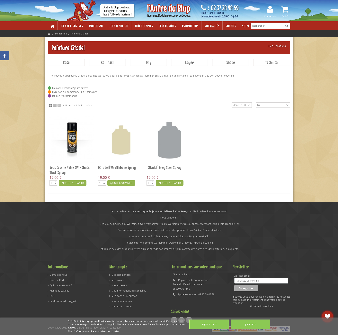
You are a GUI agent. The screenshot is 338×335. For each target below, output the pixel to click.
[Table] (59, 105)
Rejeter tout (209, 324)
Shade (230, 62)
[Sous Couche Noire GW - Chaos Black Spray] (71, 140)
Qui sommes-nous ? (61, 285)
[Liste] (55, 105)
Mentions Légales (59, 290)
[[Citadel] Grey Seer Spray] (169, 140)
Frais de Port (57, 280)
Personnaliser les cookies (105, 331)
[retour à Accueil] (49, 33)
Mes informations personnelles (128, 290)
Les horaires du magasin (63, 301)
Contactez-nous (58, 274)
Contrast (107, 62)
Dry (148, 62)
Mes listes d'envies (121, 306)
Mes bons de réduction (124, 296)
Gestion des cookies (261, 306)
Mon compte (118, 266)
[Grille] (50, 105)
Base (66, 62)
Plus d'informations (79, 331)
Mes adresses (119, 285)
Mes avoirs (117, 280)
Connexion (270, 16)
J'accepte (250, 324)
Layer (189, 62)
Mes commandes (120, 274)
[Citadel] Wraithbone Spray (117, 167)
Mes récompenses (121, 301)
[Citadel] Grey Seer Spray (164, 167)
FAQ (52, 296)
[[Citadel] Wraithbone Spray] (120, 140)
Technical (271, 62)
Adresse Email (242, 275)
